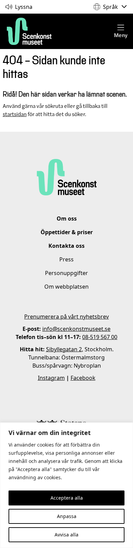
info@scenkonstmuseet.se (76, 329)
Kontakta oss (66, 245)
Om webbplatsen (66, 286)
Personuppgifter (66, 273)
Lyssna (23, 7)
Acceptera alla (66, 498)
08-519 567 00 (99, 337)
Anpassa (66, 516)
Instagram (51, 378)
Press (66, 259)
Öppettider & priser (67, 232)
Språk (110, 7)
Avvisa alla (66, 534)
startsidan (15, 114)
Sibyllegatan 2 (64, 349)
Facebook (83, 378)
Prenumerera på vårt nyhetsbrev (66, 316)
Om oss (67, 218)
